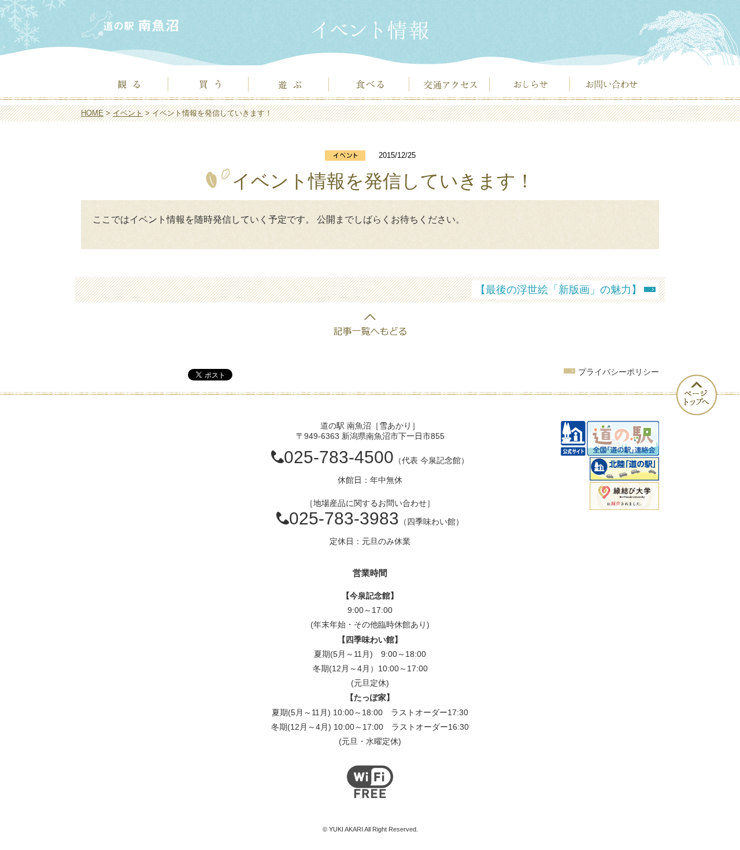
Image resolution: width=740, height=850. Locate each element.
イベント (128, 113)
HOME (92, 113)
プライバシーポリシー (618, 371)
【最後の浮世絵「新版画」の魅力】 (558, 289)
